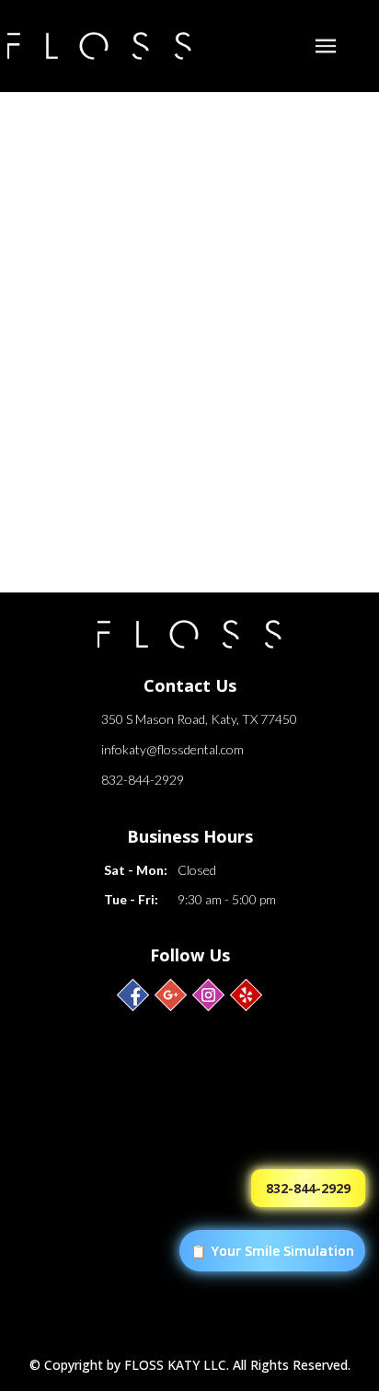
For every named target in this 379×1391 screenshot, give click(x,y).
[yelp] (246, 995)
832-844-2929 (142, 779)
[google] (170, 995)
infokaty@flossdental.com (172, 749)
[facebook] (133, 995)
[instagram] (208, 995)
